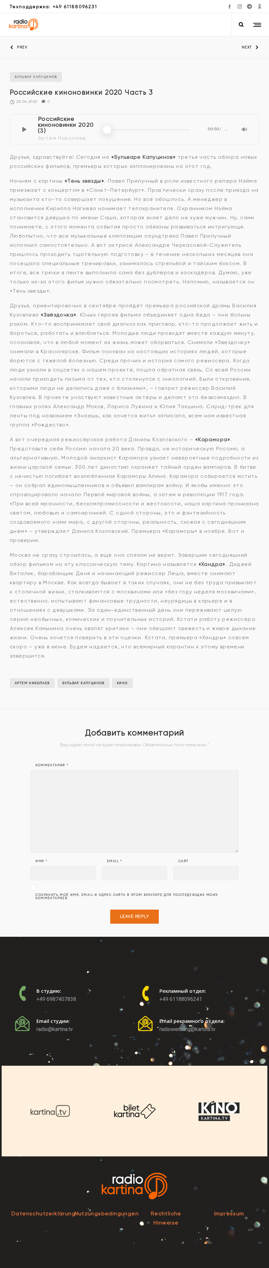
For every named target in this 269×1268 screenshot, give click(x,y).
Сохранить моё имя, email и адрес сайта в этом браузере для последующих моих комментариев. (126, 896)
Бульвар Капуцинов (83, 683)
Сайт (183, 861)
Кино (122, 683)
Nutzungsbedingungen (107, 1213)
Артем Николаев (32, 683)
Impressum (229, 1213)
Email (114, 861)
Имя (41, 861)
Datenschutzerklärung (43, 1213)
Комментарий (51, 765)
